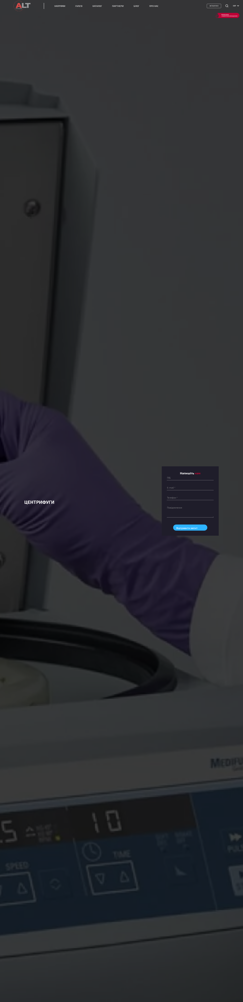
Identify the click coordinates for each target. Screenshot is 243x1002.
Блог (136, 6)
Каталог (97, 6)
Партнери (118, 6)
